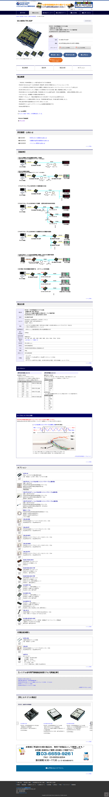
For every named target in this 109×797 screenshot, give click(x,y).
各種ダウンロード (49, 12)
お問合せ (90, 1)
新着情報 (74, 784)
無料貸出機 (70, 55)
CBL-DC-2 (26, 610)
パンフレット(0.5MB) (65, 47)
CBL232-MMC (27, 543)
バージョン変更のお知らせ (37, 143)
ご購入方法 (19, 782)
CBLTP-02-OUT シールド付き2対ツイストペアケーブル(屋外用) (40, 492)
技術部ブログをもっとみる (85, 687)
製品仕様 (62, 68)
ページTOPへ (89, 146)
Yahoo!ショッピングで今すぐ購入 (56, 60)
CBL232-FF (26, 527)
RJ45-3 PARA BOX (28, 560)
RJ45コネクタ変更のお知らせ (38, 138)
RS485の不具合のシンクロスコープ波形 (27, 685)
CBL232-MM (26, 519)
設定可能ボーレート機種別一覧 (32, 339)
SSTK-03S (26, 638)
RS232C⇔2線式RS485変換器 (30, 16)
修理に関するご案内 (51, 782)
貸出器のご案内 (27, 782)
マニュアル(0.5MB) (81, 47)
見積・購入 (56, 55)
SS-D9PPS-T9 (27, 601)
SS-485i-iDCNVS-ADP (29, 618)
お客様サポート (61, 12)
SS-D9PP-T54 (27, 585)
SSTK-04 (25, 473)
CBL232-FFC (26, 551)
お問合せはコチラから (56, 768)
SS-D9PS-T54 (27, 593)
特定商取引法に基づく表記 (39, 782)
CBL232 (25, 646)
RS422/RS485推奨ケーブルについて (83, 456)
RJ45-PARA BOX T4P (29, 568)
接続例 (44, 68)
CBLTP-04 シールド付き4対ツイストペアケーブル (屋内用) (39, 481)
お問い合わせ (87, 12)
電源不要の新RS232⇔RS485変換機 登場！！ (28, 680)
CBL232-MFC (27, 535)
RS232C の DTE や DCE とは (24, 679)
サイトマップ (79, 1)
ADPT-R (25, 654)
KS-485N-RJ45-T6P (48, 723)
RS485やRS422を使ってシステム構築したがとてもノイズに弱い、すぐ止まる (35, 682)
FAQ (85, 1)
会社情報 (74, 12)
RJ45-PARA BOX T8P (29, 576)
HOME (23, 12)
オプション (81, 68)
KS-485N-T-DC (24, 723)
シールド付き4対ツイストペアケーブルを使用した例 (44, 424)
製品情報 (36, 12)
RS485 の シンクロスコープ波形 (25, 683)
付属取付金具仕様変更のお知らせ (39, 140)
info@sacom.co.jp (23, 792)
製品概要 (25, 68)
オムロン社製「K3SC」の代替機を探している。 (31, 113)
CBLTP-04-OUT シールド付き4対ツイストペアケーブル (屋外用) (40, 501)
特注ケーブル (26, 510)
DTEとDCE (22, 120)
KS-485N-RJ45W (70, 723)
